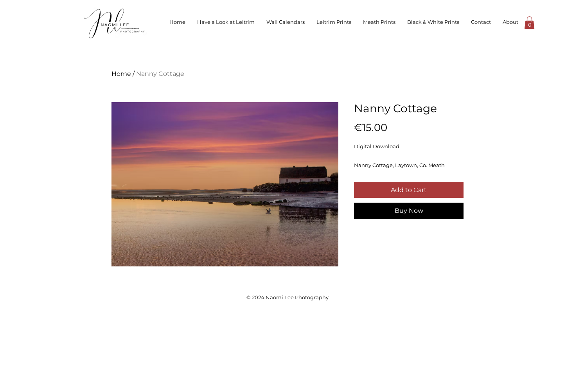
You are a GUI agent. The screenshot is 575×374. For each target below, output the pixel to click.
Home (121, 73)
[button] (529, 22)
